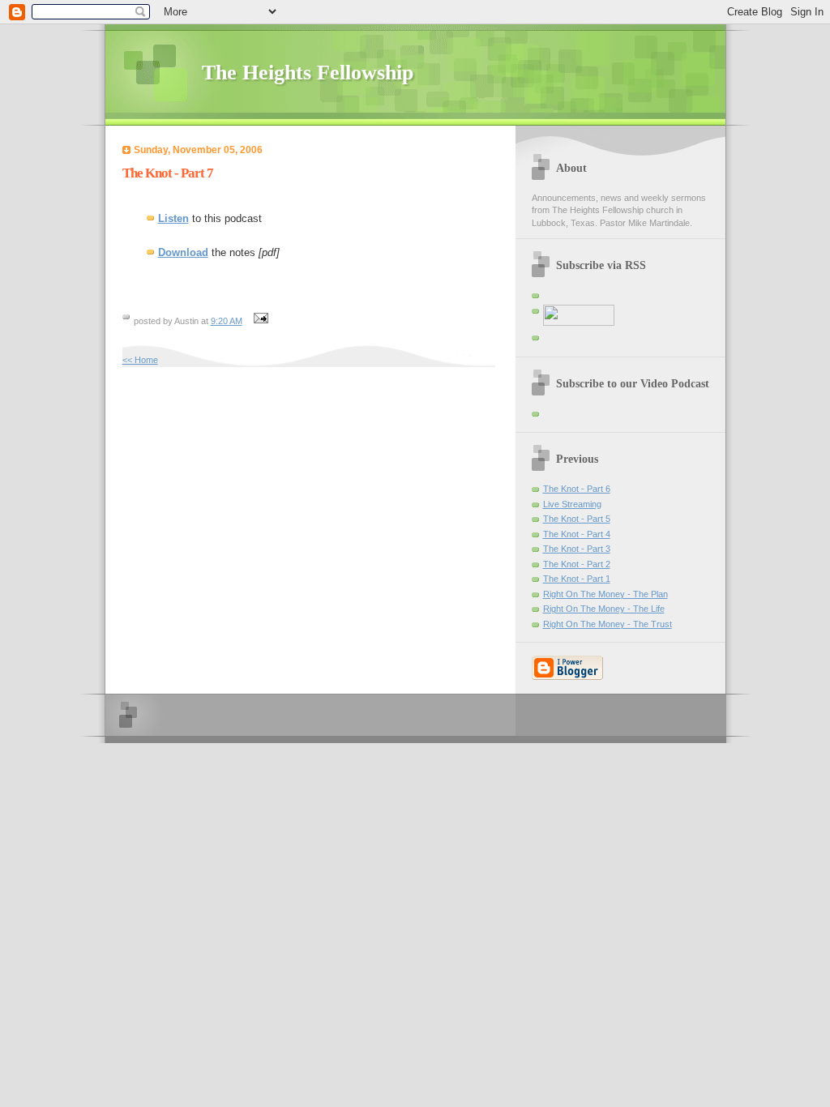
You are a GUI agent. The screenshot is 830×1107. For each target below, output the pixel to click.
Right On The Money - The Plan (605, 594)
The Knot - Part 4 (576, 534)
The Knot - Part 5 (576, 519)
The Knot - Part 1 (576, 578)
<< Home (140, 360)
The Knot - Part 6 (576, 489)
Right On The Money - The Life (604, 608)
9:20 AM (226, 321)
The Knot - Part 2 (576, 564)
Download (183, 252)
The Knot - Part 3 (576, 549)
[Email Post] (259, 321)
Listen (173, 218)
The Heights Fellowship (307, 72)
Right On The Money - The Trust (607, 624)
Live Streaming (572, 504)
